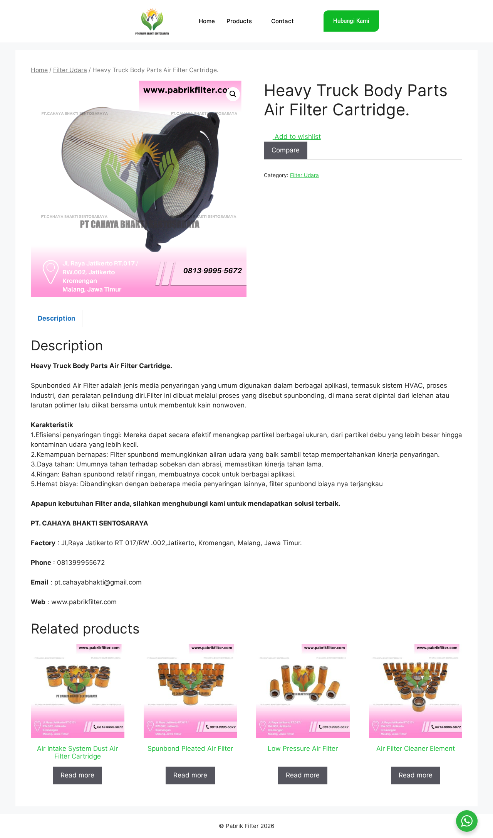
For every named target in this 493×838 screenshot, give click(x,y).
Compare (286, 150)
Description (56, 318)
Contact (282, 21)
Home (207, 21)
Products (239, 21)
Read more (77, 775)
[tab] (56, 318)
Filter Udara (70, 70)
